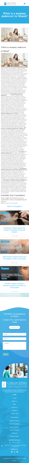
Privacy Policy (14, 413)
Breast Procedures (14, 424)
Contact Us (14, 407)
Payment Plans (14, 436)
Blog (14, 404)
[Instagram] (14, 452)
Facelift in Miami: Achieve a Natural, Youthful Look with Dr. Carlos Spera (14, 285)
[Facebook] (11, 452)
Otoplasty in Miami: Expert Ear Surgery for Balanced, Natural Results (14, 230)
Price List (14, 433)
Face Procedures (14, 427)
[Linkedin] (17, 452)
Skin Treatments (14, 430)
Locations (14, 410)
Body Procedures (14, 420)
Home (14, 398)
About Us (14, 401)
